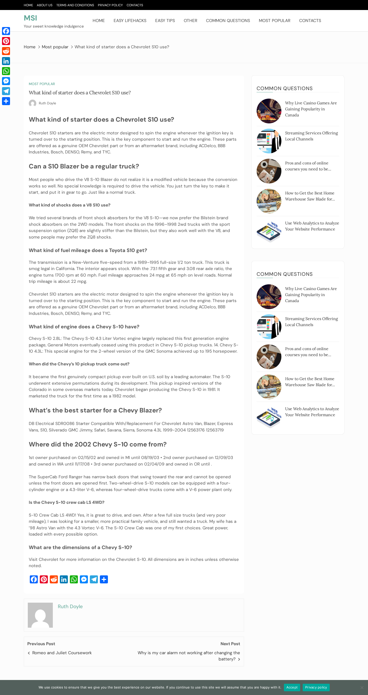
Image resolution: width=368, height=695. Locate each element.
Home (28, 5)
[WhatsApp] (6, 71)
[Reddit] (6, 51)
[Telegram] (6, 91)
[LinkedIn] (6, 61)
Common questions (228, 20)
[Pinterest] (6, 41)
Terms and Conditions (75, 5)
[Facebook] (6, 31)
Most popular (274, 20)
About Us (45, 5)
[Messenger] (6, 81)
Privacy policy (316, 687)
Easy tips (165, 20)
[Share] (6, 101)
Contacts (135, 5)
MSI (30, 18)
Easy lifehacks (130, 20)
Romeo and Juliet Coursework (62, 652)
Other (190, 20)
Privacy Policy (110, 5)
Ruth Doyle (47, 103)
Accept (292, 687)
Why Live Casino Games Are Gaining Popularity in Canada (311, 108)
